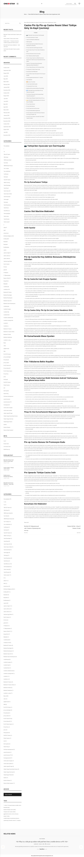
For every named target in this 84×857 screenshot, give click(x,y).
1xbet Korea (6, 207)
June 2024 (6, 76)
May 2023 (6, 104)
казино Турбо (6, 816)
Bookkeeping (6, 247)
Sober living (6, 393)
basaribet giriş (6, 807)
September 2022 (7, 126)
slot (4, 387)
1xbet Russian (6, 219)
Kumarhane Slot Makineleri (32, 71)
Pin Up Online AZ (7, 368)
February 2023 (7, 112)
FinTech (5, 266)
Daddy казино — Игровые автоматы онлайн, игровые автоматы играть (8, 476)
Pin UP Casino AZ (7, 365)
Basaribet (6, 244)
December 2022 (7, 118)
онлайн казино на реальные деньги (11, 818)
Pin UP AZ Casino (7, 354)
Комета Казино (7, 427)
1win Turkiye (6, 168)
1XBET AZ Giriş (7, 182)
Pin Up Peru (6, 373)
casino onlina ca (7, 255)
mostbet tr (6, 323)
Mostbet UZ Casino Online (9, 331)
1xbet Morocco (7, 210)
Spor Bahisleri (29, 79)
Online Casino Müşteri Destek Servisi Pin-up (35, 98)
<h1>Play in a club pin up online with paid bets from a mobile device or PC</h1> (42, 841)
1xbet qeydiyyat (7, 213)
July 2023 (6, 98)
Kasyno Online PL (7, 278)
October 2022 (6, 123)
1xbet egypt (6, 199)
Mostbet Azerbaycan (8, 297)
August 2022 (6, 129)
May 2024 (6, 78)
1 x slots (5, 805)
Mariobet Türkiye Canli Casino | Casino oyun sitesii (9, 460)
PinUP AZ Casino (7, 382)
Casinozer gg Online (8, 261)
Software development (8, 396)
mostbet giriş (6, 306)
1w (4, 151)
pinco (5, 376)
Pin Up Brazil (6, 359)
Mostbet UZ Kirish (7, 334)
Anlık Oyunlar (29, 41)
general (5, 269)
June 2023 (6, 101)
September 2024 (7, 70)
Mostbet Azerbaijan (8, 295)
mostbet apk (6, 286)
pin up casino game (31, 179)
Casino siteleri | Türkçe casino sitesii (11, 38)
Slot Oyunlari (6, 390)
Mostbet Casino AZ (8, 300)
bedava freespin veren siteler (10, 809)
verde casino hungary (8, 407)
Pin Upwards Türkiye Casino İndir (33, 69)
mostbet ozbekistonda (8, 317)
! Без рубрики (6, 145)
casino (5, 250)
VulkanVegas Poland (8, 421)
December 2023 (7, 90)
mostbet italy (6, 311)
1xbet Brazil (6, 188)
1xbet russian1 (7, 221)
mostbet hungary (7, 309)
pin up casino (6, 362)
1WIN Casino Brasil (7, 160)
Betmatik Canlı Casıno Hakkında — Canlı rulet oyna (8, 483)
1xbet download (7, 196)
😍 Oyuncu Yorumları (30, 81)
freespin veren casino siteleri (9, 811)
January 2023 (6, 115)
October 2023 (6, 92)
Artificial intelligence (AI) (9, 235)
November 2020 (7, 135)
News (5, 342)
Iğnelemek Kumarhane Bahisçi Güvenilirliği (35, 88)
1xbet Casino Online (8, 193)
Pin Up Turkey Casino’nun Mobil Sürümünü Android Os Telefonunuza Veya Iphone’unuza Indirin (35, 59)
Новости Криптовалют (8, 430)
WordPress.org (7, 449)
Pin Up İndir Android (30, 106)
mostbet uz (6, 326)
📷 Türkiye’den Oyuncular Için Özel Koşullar (35, 35)
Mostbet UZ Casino (7, 328)
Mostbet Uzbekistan (8, 337)
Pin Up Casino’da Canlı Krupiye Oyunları (34, 47)
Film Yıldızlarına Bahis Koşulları (32, 55)
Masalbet (5, 283)
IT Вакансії (6, 272)
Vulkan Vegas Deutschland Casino (11, 416)
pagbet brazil (6, 348)
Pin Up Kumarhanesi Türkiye (32, 37)
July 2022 (6, 132)
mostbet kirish (7, 314)
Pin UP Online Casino (8, 371)
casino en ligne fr (7, 252)
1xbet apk (6, 176)
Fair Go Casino (6, 264)
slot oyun (16, 813)
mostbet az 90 (7, 289)
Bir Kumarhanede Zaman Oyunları (33, 53)
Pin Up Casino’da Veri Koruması (32, 108)
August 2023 (6, 95)
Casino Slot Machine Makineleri (32, 39)
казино (5, 424)
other (5, 345)
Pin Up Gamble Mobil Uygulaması (33, 110)
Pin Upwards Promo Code (31, 86)
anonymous (6, 233)
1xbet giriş (6, 202)
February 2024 (7, 84)
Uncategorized (7, 404)
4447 (5, 230)
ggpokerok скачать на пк (9, 813)
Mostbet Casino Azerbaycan (9, 303)
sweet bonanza (7, 399)
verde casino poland (8, 410)
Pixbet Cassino (7, 385)
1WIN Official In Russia (8, 165)
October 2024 (6, 67)
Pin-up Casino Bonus (30, 104)
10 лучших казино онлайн (12, 805)
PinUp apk (6, 379)
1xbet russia (6, 216)
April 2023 (6, 107)
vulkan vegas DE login (8, 413)
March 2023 (6, 109)
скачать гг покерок (16, 820)
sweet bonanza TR (7, 402)
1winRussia (6, 174)
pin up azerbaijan (7, 356)
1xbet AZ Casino (7, 179)
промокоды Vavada (8, 820)
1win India (6, 162)
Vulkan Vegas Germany (8, 418)
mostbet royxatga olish (8, 320)
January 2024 (6, 87)
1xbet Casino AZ (7, 190)
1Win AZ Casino (7, 154)
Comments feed (7, 446)
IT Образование (7, 275)
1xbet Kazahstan (7, 205)
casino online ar (7, 258)
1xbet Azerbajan (7, 185)
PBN (4, 351)
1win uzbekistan (7, 171)
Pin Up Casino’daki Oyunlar (31, 84)
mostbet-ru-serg (7, 340)
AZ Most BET (6, 238)
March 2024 (6, 81)
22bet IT (5, 227)
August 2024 (6, 73)
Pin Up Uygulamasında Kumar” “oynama (34, 77)
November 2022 (7, 121)
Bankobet (6, 241)
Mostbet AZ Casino (8, 292)
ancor (20, 805)
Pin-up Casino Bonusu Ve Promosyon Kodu (35, 67)
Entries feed (6, 443)
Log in (5, 440)
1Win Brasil (6, 157)
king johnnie (6, 281)
